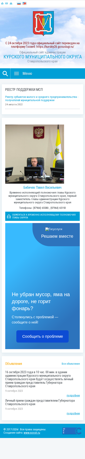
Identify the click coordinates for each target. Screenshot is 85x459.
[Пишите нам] (6, 3)
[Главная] (2, 3)
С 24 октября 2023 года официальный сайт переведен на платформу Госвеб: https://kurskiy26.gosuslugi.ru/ (42, 44)
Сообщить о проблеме (42, 336)
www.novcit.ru (32, 432)
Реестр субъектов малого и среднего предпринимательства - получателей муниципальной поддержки (41, 98)
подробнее (73, 395)
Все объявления (71, 363)
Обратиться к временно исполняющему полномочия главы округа (44, 216)
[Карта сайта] (11, 3)
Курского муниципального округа (42, 57)
